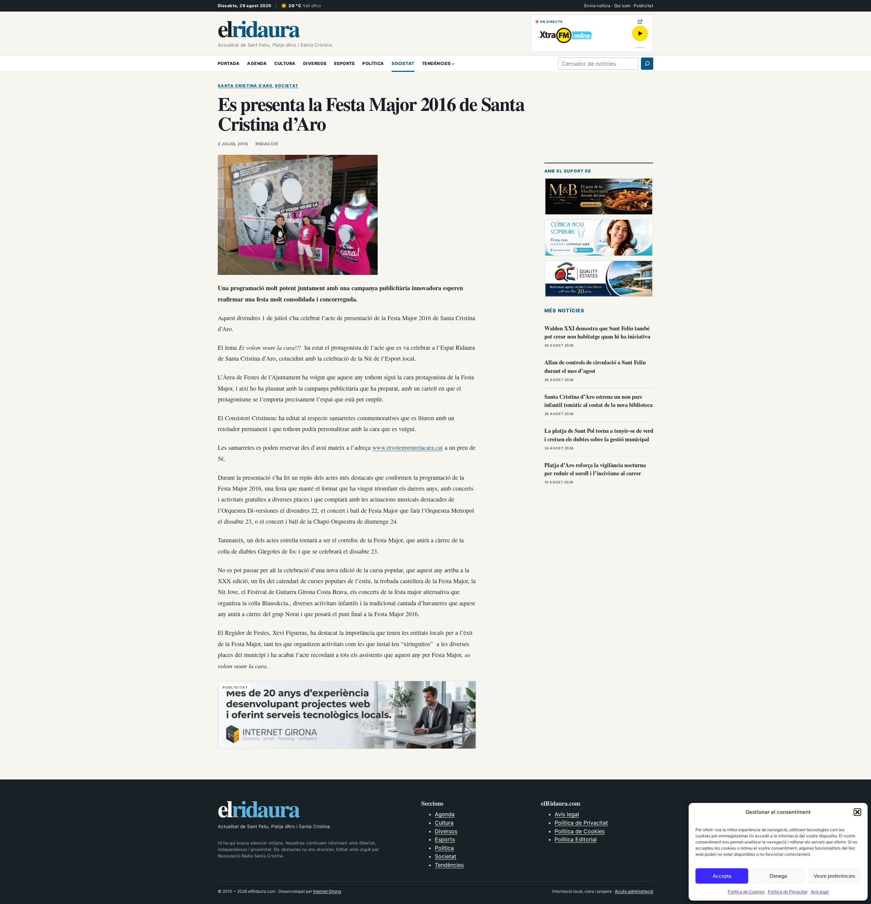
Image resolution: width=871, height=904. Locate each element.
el (258, 28)
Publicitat (643, 5)
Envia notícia (597, 5)
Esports (445, 839)
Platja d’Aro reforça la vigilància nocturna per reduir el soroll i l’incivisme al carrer (595, 469)
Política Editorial (576, 839)
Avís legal (820, 891)
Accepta (722, 876)
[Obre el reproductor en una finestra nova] (640, 21)
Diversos (446, 831)
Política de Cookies (746, 891)
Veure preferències (834, 876)
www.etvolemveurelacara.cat (407, 447)
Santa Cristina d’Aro (245, 85)
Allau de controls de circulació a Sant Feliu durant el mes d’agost (595, 366)
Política (444, 847)
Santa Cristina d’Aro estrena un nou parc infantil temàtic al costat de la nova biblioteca (598, 400)
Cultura (444, 822)
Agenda (445, 814)
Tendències (449, 864)
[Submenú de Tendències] (453, 63)
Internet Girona (327, 891)
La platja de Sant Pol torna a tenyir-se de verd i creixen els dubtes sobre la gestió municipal (598, 434)
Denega (778, 876)
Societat (286, 85)
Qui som (622, 5)
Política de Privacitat (787, 891)
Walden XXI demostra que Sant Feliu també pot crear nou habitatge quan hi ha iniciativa (597, 332)
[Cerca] (647, 63)
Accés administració (634, 891)
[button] (857, 812)
